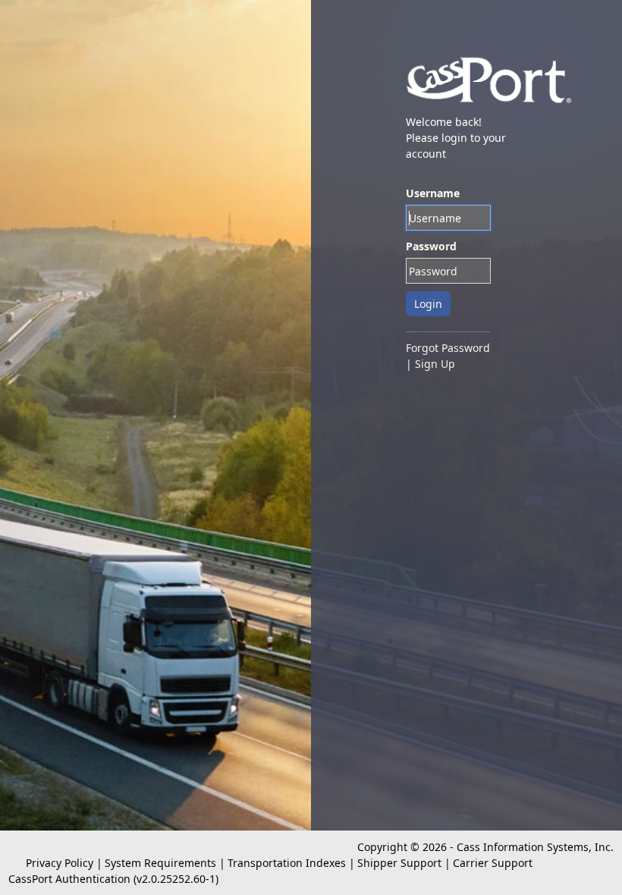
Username (433, 193)
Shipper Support (399, 863)
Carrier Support (492, 863)
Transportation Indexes (287, 863)
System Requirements (160, 863)
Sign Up (435, 363)
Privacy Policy (59, 863)
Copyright (382, 847)
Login (428, 304)
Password (431, 246)
